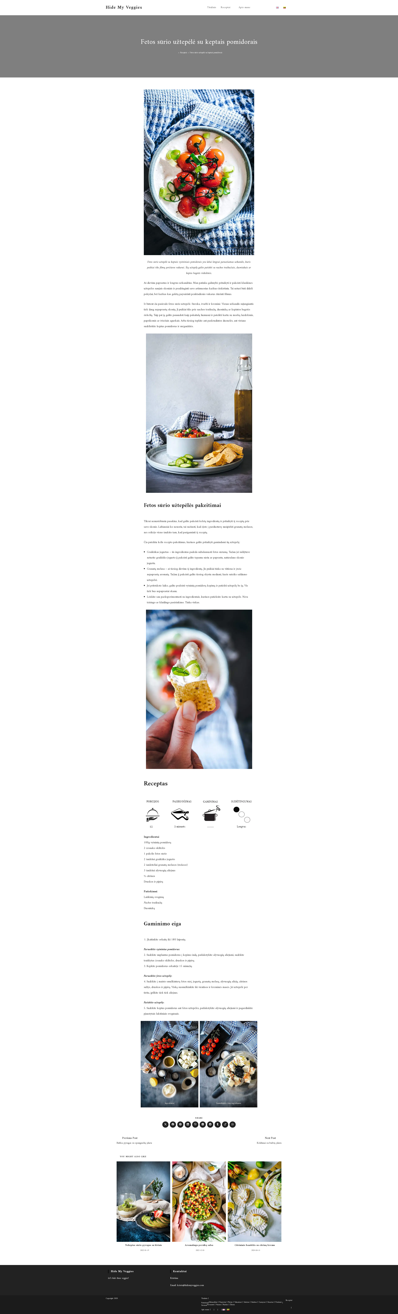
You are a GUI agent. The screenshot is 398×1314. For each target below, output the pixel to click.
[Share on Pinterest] (180, 1124)
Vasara (218, 1304)
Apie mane (205, 1309)
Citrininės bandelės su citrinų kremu (255, 1245)
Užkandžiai (213, 1302)
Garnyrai (262, 1302)
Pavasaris (210, 1304)
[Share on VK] (203, 1124)
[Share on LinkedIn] (188, 1124)
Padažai (278, 1302)
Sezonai (204, 1305)
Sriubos (254, 1302)
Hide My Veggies (124, 8)
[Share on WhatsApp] (232, 1124)
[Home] (176, 52)
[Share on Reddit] (210, 1124)
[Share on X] (165, 1124)
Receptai (289, 1300)
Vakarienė (238, 1302)
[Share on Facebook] (173, 1124)
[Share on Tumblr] (218, 1124)
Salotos (246, 1302)
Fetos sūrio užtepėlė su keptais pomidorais (206, 52)
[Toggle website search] (291, 7)
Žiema (232, 1304)
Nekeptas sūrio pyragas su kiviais (143, 1245)
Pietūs (230, 1302)
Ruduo (225, 1304)
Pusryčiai (222, 1302)
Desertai (270, 1302)
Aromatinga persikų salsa (199, 1245)
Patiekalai (205, 1303)
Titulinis (204, 1298)
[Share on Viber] (195, 1124)
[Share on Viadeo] (225, 1124)
